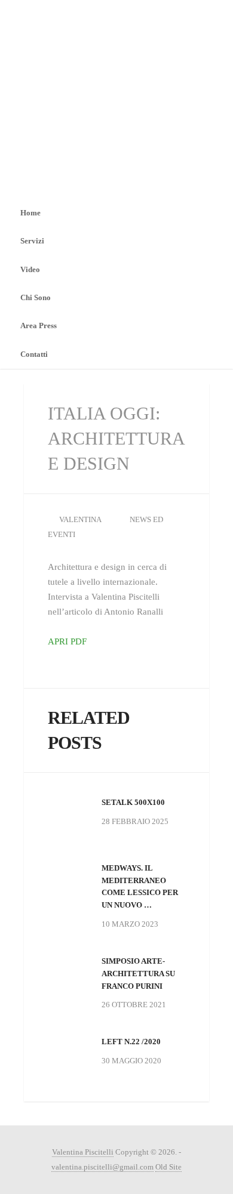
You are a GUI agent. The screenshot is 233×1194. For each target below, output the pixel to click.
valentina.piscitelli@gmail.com (102, 1166)
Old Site (168, 1166)
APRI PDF (67, 641)
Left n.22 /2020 (131, 1041)
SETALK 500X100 (133, 802)
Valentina (80, 519)
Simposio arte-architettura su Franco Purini (138, 974)
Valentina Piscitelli (83, 1151)
